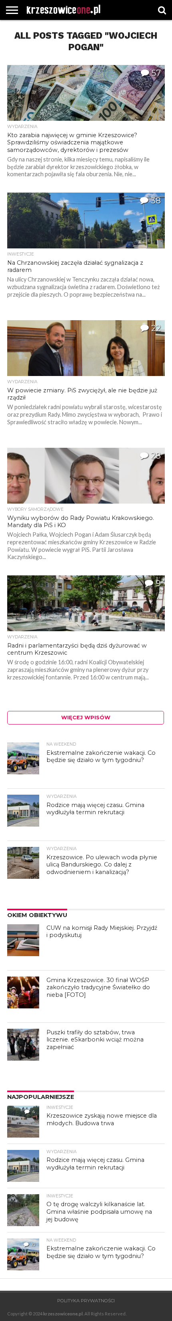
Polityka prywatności (86, 1300)
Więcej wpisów (85, 718)
